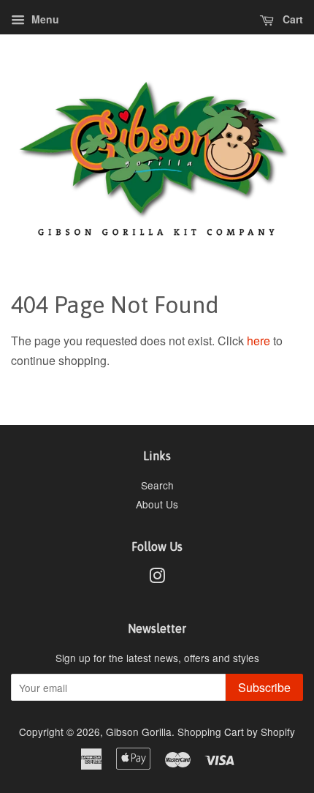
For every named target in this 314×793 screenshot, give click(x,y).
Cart (291, 19)
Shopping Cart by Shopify (236, 731)
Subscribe (264, 687)
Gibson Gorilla (139, 731)
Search (157, 485)
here (258, 340)
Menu (43, 19)
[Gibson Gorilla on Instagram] (157, 578)
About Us (157, 504)
